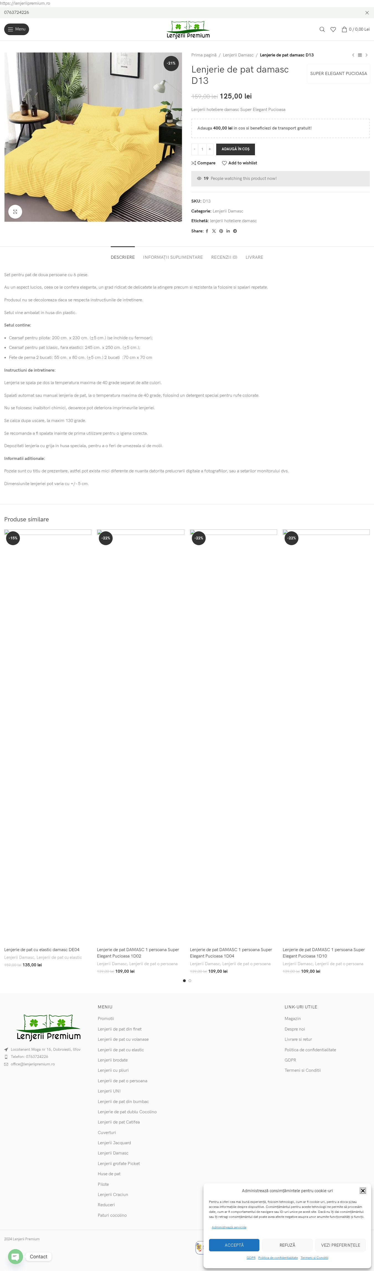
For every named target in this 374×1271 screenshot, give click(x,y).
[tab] (123, 254)
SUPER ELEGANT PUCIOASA (338, 73)
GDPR (251, 1258)
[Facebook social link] (207, 231)
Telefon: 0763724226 (29, 1056)
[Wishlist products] (333, 29)
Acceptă (234, 1245)
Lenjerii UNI (109, 1091)
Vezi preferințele (340, 1245)
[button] (363, 1191)
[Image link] (46, 1026)
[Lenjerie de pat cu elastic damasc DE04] (47, 736)
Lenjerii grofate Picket (119, 1163)
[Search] (322, 29)
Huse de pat (109, 1174)
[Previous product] (353, 55)
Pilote (103, 1184)
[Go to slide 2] (190, 980)
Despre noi (295, 1029)
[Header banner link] (187, 12)
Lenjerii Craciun (113, 1194)
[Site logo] (187, 29)
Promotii (106, 1018)
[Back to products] (360, 55)
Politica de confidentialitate (278, 1258)
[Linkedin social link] (228, 231)
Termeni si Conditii (314, 1258)
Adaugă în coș (235, 149)
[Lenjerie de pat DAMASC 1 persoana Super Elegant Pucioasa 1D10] (326, 736)
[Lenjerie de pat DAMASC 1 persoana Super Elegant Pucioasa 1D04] (233, 736)
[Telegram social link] (235, 231)
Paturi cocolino (112, 1215)
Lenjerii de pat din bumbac (123, 1101)
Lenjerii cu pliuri (113, 1070)
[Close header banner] (367, 12)
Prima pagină (203, 55)
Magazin (293, 1018)
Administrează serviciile (229, 1227)
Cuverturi (107, 1132)
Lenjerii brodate (113, 1060)
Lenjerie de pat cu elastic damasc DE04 (41, 949)
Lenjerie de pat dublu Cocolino (127, 1112)
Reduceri (106, 1205)
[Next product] (366, 55)
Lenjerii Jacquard (114, 1143)
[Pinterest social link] (221, 231)
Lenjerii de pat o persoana (153, 964)
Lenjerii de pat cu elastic (59, 957)
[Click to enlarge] (15, 212)
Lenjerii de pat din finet (119, 1029)
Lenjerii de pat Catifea (119, 1122)
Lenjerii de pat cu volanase (123, 1039)
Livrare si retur (298, 1039)
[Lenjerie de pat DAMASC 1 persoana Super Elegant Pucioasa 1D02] (140, 736)
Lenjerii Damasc (238, 55)
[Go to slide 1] (184, 980)
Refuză (287, 1245)
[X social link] (214, 231)
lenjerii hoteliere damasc (233, 221)
